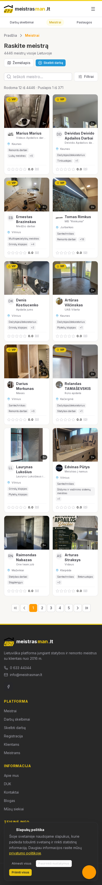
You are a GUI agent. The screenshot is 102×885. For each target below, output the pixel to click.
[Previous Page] (24, 608)
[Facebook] (8, 686)
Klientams (11, 744)
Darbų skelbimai (22, 22)
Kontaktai (11, 792)
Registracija (13, 736)
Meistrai (55, 22)
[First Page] (15, 608)
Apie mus (11, 775)
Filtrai (89, 76)
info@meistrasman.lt (26, 675)
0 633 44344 (20, 668)
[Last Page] (87, 608)
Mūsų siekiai (14, 809)
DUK (7, 784)
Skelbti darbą (15, 728)
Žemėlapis (21, 63)
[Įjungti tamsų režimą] (81, 8)
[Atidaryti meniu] (93, 9)
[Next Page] (78, 608)
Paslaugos (84, 22)
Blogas (9, 800)
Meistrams (12, 753)
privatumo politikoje (25, 853)
